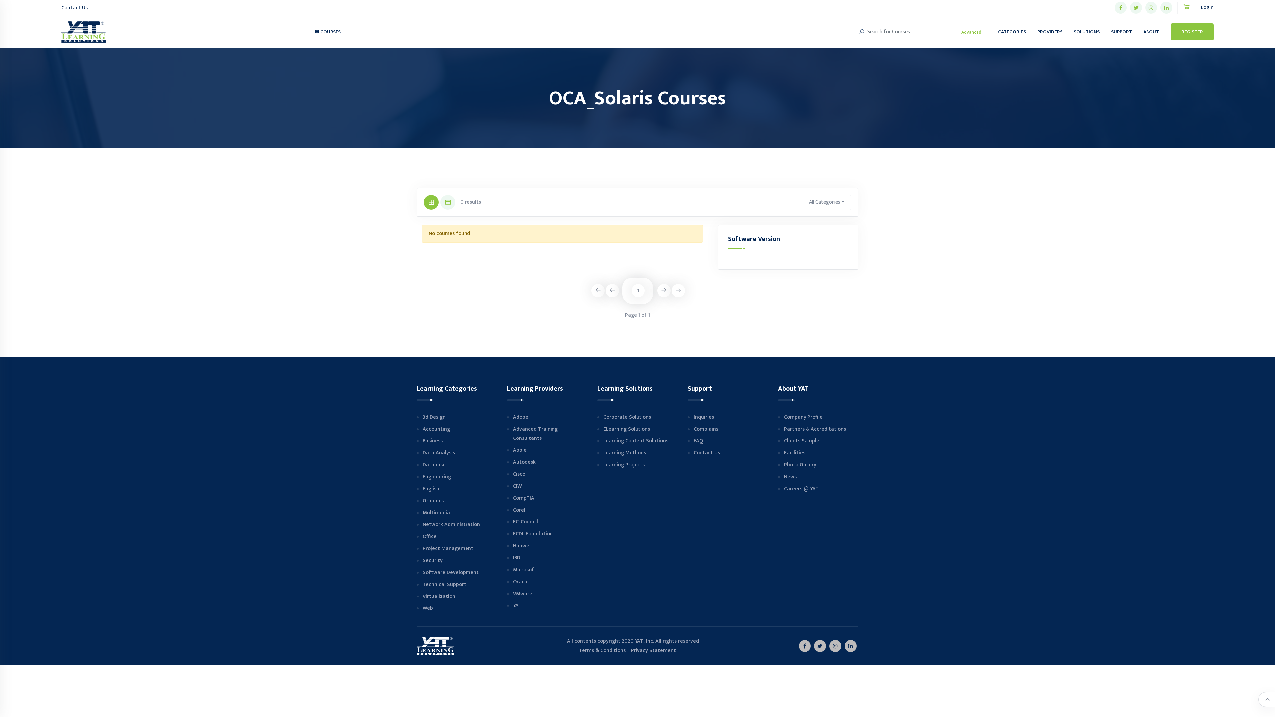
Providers (1049, 32)
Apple (520, 450)
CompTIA (523, 498)
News (790, 476)
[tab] (431, 202)
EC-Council (525, 522)
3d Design (434, 417)
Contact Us (74, 7)
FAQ (698, 441)
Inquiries (704, 417)
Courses (330, 32)
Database (434, 464)
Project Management (448, 548)
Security (433, 560)
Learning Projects (624, 464)
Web (428, 608)
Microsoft (524, 569)
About (1151, 32)
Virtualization (439, 596)
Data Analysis (439, 452)
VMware (522, 593)
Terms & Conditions (596, 650)
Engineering (437, 476)
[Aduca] (83, 32)
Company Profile (803, 417)
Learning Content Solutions (635, 441)
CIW (517, 486)
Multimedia (436, 512)
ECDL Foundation (533, 533)
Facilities (794, 452)
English (431, 488)
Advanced (971, 32)
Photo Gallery (800, 464)
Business (433, 441)
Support (1121, 32)
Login (1207, 7)
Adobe (520, 417)
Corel (519, 510)
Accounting (436, 429)
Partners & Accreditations (815, 429)
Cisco (519, 474)
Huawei (522, 545)
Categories (1012, 32)
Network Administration (451, 524)
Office (430, 536)
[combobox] (827, 202)
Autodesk (524, 462)
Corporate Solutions (627, 417)
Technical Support (444, 584)
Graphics (433, 500)
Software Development (451, 572)
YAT (517, 605)
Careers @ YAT (801, 488)
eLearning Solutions (626, 429)
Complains (706, 429)
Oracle (521, 581)
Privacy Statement (653, 650)
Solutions (1087, 32)
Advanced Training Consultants (535, 434)
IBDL (518, 557)
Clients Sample (801, 441)
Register (1192, 32)
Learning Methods (624, 452)
